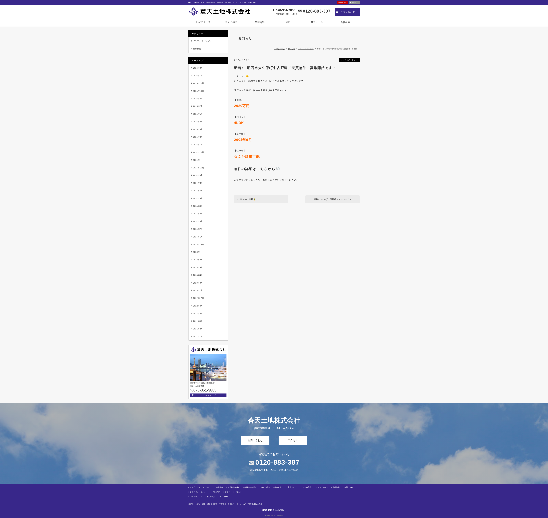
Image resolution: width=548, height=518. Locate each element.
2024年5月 (198, 206)
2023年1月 (198, 290)
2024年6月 (198, 198)
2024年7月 (198, 191)
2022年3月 (198, 313)
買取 (288, 22)
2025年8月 (198, 98)
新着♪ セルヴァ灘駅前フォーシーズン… (333, 199)
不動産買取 (211, 497)
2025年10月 (198, 91)
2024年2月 (198, 229)
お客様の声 (215, 492)
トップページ (202, 22)
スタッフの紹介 (322, 487)
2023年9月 (198, 260)
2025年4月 (198, 122)
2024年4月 (198, 214)
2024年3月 (198, 221)
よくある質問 (306, 487)
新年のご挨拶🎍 (248, 199)
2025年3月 (198, 129)
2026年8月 (198, 68)
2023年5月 (198, 267)
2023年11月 (198, 252)
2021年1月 (198, 336)
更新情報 (197, 49)
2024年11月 (198, 160)
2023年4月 (198, 275)
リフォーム (317, 22)
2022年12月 (198, 298)
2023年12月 (198, 244)
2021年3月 (198, 321)
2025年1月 (198, 144)
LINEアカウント (196, 497)
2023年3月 (198, 283)
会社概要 (345, 22)
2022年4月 (198, 306)
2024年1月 (198, 237)
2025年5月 (198, 114)
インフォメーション (349, 60)
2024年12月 (198, 152)
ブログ (227, 492)
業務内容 (260, 22)
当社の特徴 (231, 22)
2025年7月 (198, 106)
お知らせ (238, 492)
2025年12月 (198, 83)
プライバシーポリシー (198, 492)
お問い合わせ (348, 12)
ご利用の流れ (291, 487)
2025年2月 (198, 137)
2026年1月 (198, 75)
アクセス (293, 440)
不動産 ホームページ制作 (274, 515)
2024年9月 (198, 175)
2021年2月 (198, 329)
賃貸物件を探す (234, 487)
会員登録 (343, 2)
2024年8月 (198, 183)
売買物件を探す (250, 487)
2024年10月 (198, 168)
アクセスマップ (208, 395)
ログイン (355, 2)
